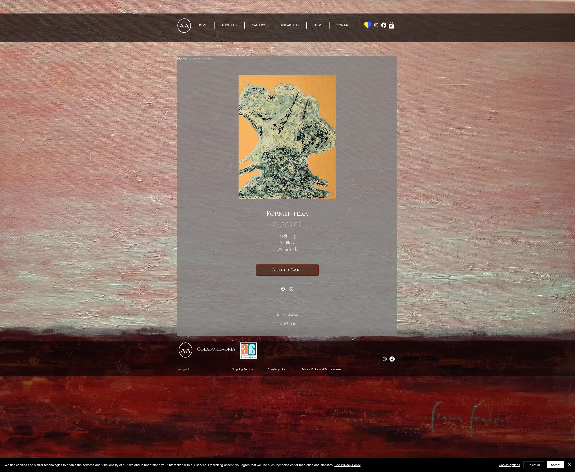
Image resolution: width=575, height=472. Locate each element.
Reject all (533, 465)
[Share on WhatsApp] (291, 289)
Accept (555, 465)
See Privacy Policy (347, 465)
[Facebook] (383, 25)
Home (182, 58)
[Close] (569, 464)
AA (184, 25)
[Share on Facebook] (283, 289)
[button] (391, 25)
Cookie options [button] (509, 465)
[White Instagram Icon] (376, 25)
